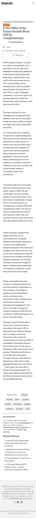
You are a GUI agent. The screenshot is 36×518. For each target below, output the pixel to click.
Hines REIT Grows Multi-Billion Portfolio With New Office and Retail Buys (16, 443)
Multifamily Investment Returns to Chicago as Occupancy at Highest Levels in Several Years (17, 452)
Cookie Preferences (23, 513)
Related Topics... (13, 395)
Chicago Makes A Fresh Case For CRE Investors (17, 459)
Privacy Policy (12, 513)
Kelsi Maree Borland (16, 42)
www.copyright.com (24, 423)
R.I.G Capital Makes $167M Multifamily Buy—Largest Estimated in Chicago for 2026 (16, 467)
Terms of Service (31, 511)
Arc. (12, 511)
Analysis (6, 25)
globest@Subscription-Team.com (20, 498)
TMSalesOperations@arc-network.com (15, 427)
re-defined (10, 379)
